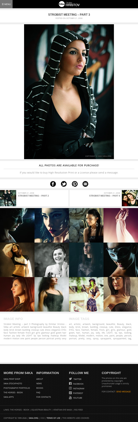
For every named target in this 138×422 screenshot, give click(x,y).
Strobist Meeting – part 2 (33, 196)
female (94, 329)
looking (127, 332)
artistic (77, 324)
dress (117, 326)
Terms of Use (53, 418)
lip (116, 332)
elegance (126, 326)
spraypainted (119, 338)
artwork (86, 324)
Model (82, 335)
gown (71, 332)
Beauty (120, 324)
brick (77, 326)
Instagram (78, 388)
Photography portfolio (17, 388)
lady (98, 332)
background (98, 324)
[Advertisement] (69, 354)
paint (111, 335)
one (106, 335)
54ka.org (33, 418)
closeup (103, 326)
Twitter (77, 379)
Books (39, 388)
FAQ (38, 392)
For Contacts (43, 397)
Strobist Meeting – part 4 (104, 196)
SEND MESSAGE (123, 391)
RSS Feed (78, 409)
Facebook (78, 383)
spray (95, 338)
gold (129, 329)
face (77, 329)
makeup (73, 335)
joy (92, 332)
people (119, 335)
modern (90, 335)
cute (111, 326)
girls (113, 329)
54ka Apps (9, 397)
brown (85, 326)
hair (78, 332)
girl (107, 329)
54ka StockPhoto (13, 383)
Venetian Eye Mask (62, 409)
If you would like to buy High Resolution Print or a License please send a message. (69, 169)
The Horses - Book (13, 392)
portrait (73, 338)
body (71, 326)
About (39, 379)
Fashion (85, 329)
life (103, 332)
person (127, 335)
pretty (81, 338)
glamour (121, 329)
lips (120, 332)
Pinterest (78, 393)
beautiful (110, 324)
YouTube (77, 397)
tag (129, 338)
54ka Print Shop (12, 379)
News (39, 383)
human (85, 332)
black (128, 324)
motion (99, 335)
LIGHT (110, 332)
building (94, 326)
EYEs (71, 329)
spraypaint (105, 338)
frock (101, 329)
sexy (88, 338)
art (70, 324)
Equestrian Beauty (41, 409)
